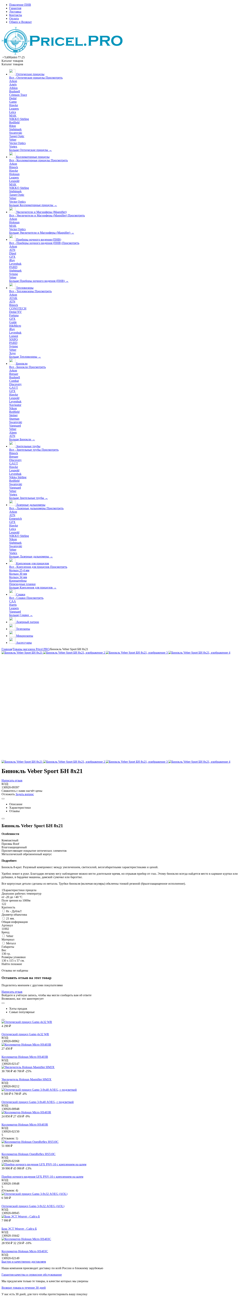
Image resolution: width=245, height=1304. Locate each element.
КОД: (5, 784)
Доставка (15, 11)
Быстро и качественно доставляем (24, 1261)
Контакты (15, 15)
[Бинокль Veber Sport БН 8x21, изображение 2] (74, 652)
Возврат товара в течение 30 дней (24, 1287)
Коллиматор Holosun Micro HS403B (25, 1056)
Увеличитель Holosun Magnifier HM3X (26, 1079)
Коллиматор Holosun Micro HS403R (25, 1124)
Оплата (14, 18)
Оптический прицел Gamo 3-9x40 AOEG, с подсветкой (38, 1102)
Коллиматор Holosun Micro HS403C (25, 1251)
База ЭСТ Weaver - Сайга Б (19, 1228)
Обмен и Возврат (20, 22)
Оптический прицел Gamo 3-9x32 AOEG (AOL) (33, 1206)
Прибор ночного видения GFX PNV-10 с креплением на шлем (42, 1176)
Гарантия (15, 8)
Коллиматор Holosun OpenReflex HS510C (29, 1154)
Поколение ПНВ (20, 4)
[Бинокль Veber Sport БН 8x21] (22, 652)
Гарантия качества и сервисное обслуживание (32, 1274)
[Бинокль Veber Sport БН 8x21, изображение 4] (199, 652)
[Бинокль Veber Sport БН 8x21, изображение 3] (137, 652)
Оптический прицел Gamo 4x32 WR (25, 1034)
